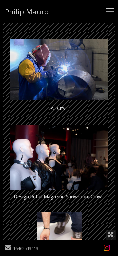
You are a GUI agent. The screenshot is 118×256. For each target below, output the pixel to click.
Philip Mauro (27, 11)
